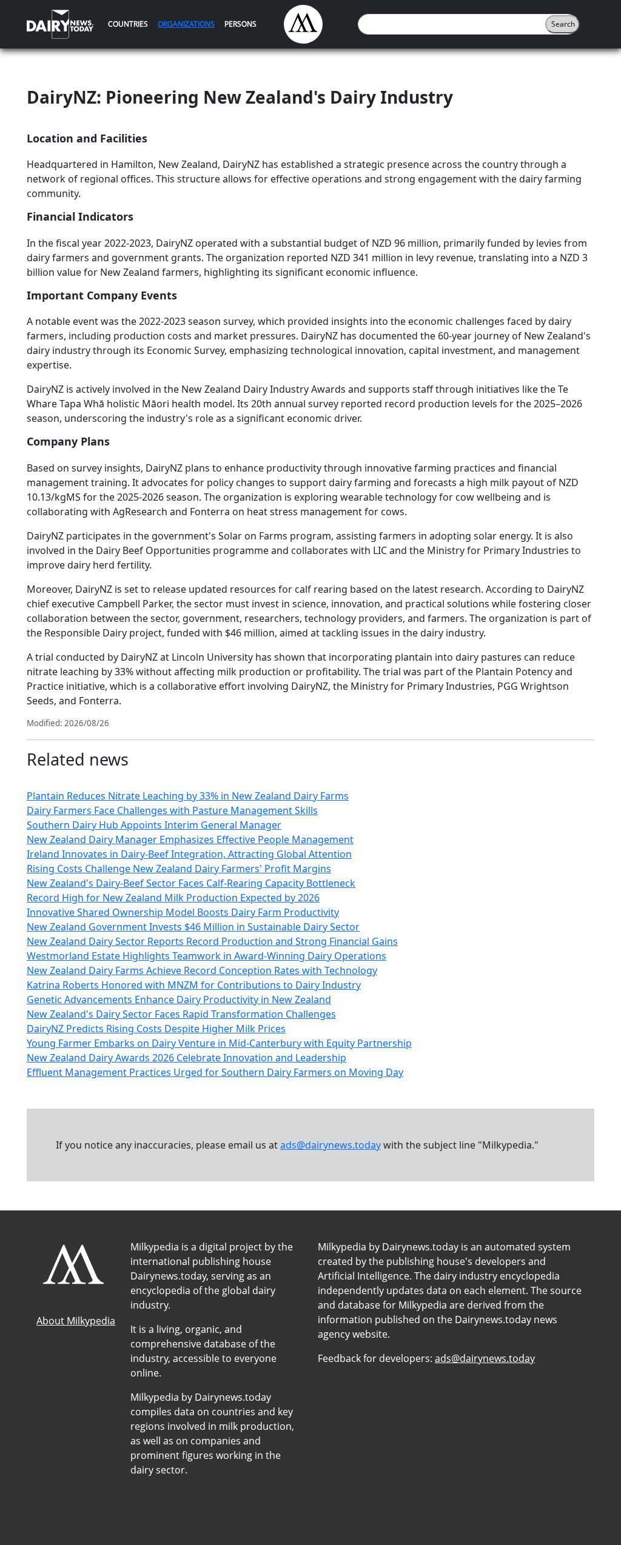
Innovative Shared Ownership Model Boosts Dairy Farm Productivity (183, 912)
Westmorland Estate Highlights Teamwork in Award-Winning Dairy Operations (206, 956)
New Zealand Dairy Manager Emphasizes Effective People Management (190, 839)
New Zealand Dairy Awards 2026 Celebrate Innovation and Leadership (186, 1057)
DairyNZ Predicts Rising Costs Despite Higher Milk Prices (156, 1028)
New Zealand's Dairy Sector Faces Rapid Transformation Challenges (181, 1014)
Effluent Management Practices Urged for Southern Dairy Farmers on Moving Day (215, 1072)
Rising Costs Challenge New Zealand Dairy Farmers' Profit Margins (179, 868)
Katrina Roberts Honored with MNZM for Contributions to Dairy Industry (194, 985)
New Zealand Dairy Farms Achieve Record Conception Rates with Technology (202, 970)
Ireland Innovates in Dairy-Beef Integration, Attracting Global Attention (189, 854)
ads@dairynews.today (330, 1145)
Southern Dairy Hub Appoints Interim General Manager (154, 825)
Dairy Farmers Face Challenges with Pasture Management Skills (172, 810)
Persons (240, 24)
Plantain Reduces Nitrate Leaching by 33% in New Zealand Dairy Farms (188, 796)
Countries (128, 24)
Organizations (186, 24)
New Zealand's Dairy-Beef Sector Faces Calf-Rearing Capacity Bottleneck (191, 883)
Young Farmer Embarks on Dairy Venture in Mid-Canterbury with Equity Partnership (219, 1043)
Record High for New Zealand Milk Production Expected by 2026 (173, 897)
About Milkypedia (75, 1320)
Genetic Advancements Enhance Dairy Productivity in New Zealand (179, 999)
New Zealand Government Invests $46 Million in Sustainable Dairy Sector (193, 926)
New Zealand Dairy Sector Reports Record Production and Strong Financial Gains (212, 941)
